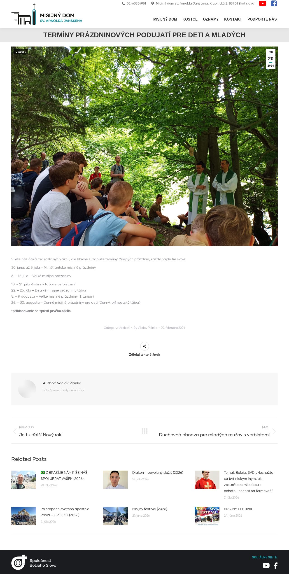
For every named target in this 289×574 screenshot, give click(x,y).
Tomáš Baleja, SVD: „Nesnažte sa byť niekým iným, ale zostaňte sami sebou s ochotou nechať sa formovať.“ (248, 481)
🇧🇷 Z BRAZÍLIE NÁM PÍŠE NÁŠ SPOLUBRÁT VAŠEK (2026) (64, 475)
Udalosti (21, 51)
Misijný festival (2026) (149, 509)
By (145, 327)
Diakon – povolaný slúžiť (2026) (157, 472)
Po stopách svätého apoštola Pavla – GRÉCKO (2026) (65, 512)
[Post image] (23, 480)
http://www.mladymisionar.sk (63, 390)
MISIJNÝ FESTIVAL (238, 509)
